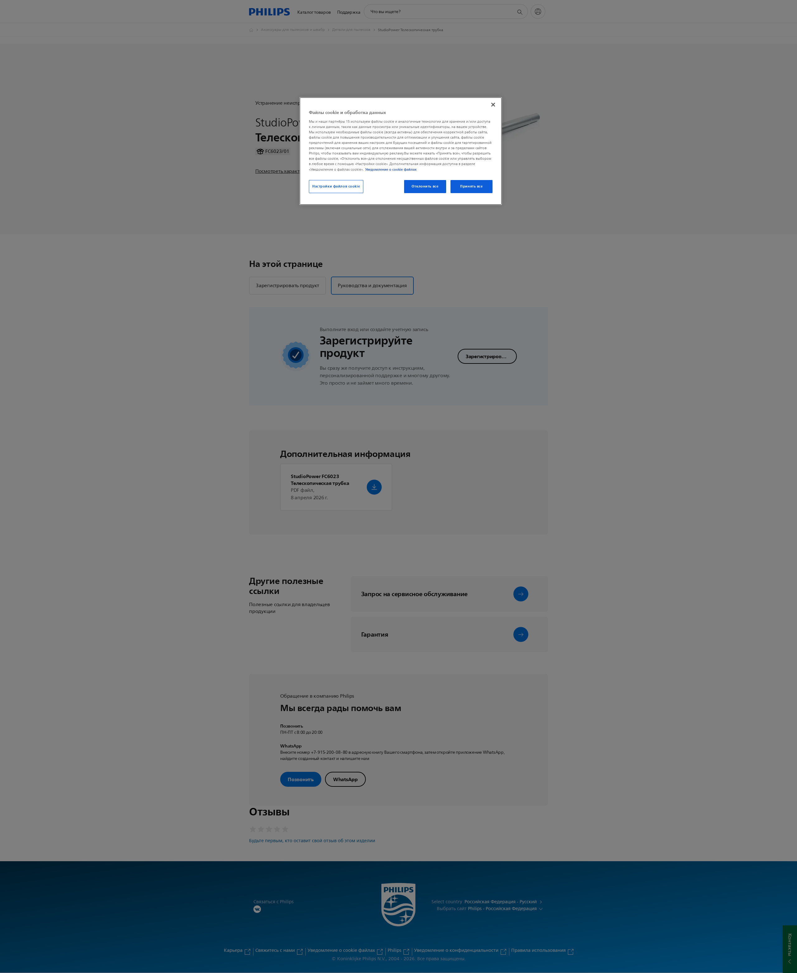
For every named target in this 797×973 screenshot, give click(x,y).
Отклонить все (425, 186)
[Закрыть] (493, 105)
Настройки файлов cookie (336, 186)
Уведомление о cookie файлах (391, 169)
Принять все (471, 186)
